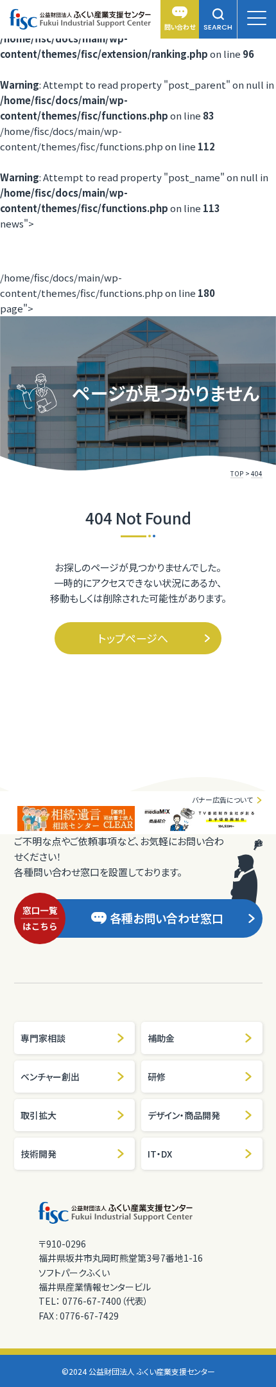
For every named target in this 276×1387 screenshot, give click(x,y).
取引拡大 (38, 1115)
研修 (157, 1076)
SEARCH (217, 27)
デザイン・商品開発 (184, 1115)
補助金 (161, 1038)
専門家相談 (43, 1038)
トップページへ (133, 638)
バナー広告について (222, 799)
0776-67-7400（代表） (105, 1300)
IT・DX (160, 1153)
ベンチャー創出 (50, 1076)
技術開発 (38, 1153)
